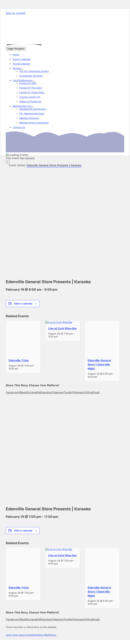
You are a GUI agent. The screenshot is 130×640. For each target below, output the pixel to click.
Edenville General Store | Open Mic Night (99, 364)
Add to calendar (23, 303)
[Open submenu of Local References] (33, 81)
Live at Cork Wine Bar (62, 328)
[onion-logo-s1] (24, 41)
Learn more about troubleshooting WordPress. (31, 634)
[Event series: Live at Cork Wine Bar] (60, 336)
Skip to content (16, 13)
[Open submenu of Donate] (21, 69)
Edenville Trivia (19, 360)
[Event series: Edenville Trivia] (20, 368)
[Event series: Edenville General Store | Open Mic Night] (99, 376)
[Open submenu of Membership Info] (32, 106)
